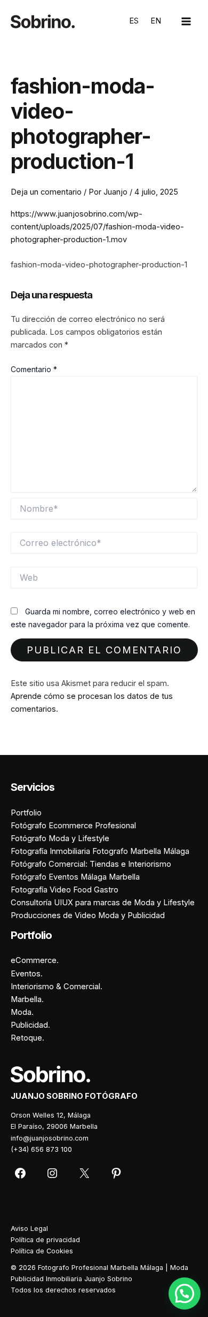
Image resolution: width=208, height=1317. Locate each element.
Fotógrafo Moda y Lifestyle (60, 838)
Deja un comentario (46, 192)
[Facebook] (20, 1173)
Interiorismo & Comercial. (56, 986)
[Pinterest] (116, 1173)
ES (134, 21)
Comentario (34, 369)
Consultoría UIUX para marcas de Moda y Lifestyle (103, 902)
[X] (84, 1173)
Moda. (22, 1012)
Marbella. (27, 999)
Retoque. (27, 1038)
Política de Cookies (42, 1251)
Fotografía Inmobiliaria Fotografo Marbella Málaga (100, 851)
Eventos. (27, 974)
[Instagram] (52, 1173)
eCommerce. (35, 960)
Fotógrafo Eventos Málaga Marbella (75, 877)
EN (155, 21)
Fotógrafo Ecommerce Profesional (73, 825)
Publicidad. (30, 1025)
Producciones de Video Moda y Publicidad (88, 915)
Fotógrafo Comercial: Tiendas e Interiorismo (91, 864)
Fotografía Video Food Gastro (64, 890)
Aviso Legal (29, 1228)
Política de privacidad (45, 1240)
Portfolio (26, 813)
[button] (185, 1293)
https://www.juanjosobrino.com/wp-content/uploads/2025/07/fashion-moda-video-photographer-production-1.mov (97, 226)
